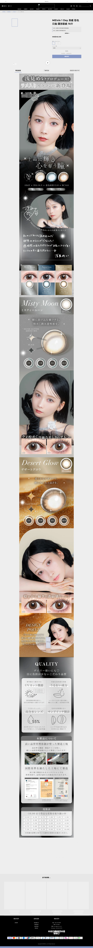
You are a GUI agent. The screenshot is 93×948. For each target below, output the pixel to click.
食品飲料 (56, 9)
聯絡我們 (67, 56)
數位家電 (50, 9)
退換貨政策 (36, 924)
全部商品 (4, 11)
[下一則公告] (87, 1)
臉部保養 (31, 9)
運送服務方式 (36, 922)
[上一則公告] (5, 1)
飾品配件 (68, 9)
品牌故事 (16, 922)
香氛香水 (44, 9)
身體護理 (25, 9)
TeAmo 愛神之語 (21, 11)
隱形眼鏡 (19, 9)
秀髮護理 (38, 9)
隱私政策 (36, 928)
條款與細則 (36, 926)
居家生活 (62, 9)
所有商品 (73, 9)
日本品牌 (14, 11)
